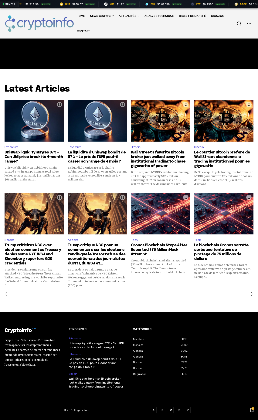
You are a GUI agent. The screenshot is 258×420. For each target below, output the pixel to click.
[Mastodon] (170, 410)
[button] (238, 23)
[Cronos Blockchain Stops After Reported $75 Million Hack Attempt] (160, 213)
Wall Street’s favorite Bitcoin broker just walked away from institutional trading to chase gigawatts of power (96, 382)
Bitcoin (136, 147)
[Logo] (39, 23)
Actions (73, 240)
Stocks (9, 240)
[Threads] (179, 410)
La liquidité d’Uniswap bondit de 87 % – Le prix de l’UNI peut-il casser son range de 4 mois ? (97, 156)
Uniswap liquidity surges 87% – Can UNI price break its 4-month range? (34, 156)
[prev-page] (7, 294)
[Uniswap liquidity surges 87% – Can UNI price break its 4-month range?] (34, 121)
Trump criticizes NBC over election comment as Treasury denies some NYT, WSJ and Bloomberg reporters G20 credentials (33, 254)
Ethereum (11, 147)
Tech (134, 240)
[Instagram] (162, 410)
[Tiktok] (187, 410)
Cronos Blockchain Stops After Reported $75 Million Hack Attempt (159, 249)
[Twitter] (153, 410)
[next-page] (250, 294)
